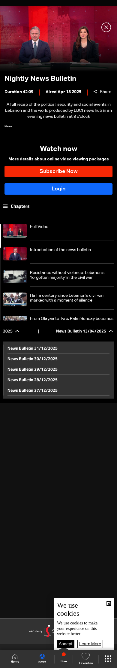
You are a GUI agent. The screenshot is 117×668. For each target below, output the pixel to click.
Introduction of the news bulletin (60, 250)
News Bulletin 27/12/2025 (33, 390)
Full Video (39, 227)
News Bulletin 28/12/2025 (33, 379)
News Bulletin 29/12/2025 (33, 369)
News (42, 661)
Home (15, 661)
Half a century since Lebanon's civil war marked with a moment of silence (67, 297)
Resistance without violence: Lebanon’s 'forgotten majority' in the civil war (67, 275)
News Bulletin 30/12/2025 (33, 358)
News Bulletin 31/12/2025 (33, 348)
